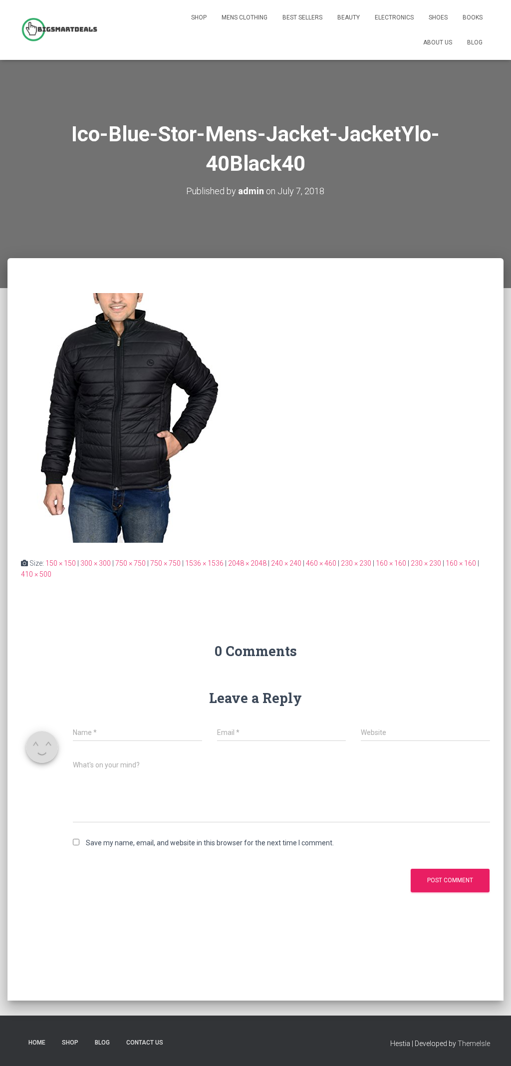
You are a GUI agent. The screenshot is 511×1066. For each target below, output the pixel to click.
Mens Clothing (244, 17)
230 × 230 (356, 563)
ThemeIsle (474, 1044)
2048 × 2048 (247, 563)
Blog (475, 42)
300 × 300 (95, 563)
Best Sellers (302, 17)
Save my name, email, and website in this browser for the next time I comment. (210, 843)
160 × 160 (391, 563)
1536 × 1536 (204, 563)
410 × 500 (36, 574)
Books (473, 17)
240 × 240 (286, 563)
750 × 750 (130, 563)
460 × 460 (321, 563)
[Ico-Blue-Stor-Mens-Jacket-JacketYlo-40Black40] (123, 417)
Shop (199, 17)
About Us (437, 42)
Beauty (348, 17)
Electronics (394, 17)
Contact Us (144, 1042)
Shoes (438, 17)
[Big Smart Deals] (59, 29)
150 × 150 (60, 563)
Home (36, 1042)
